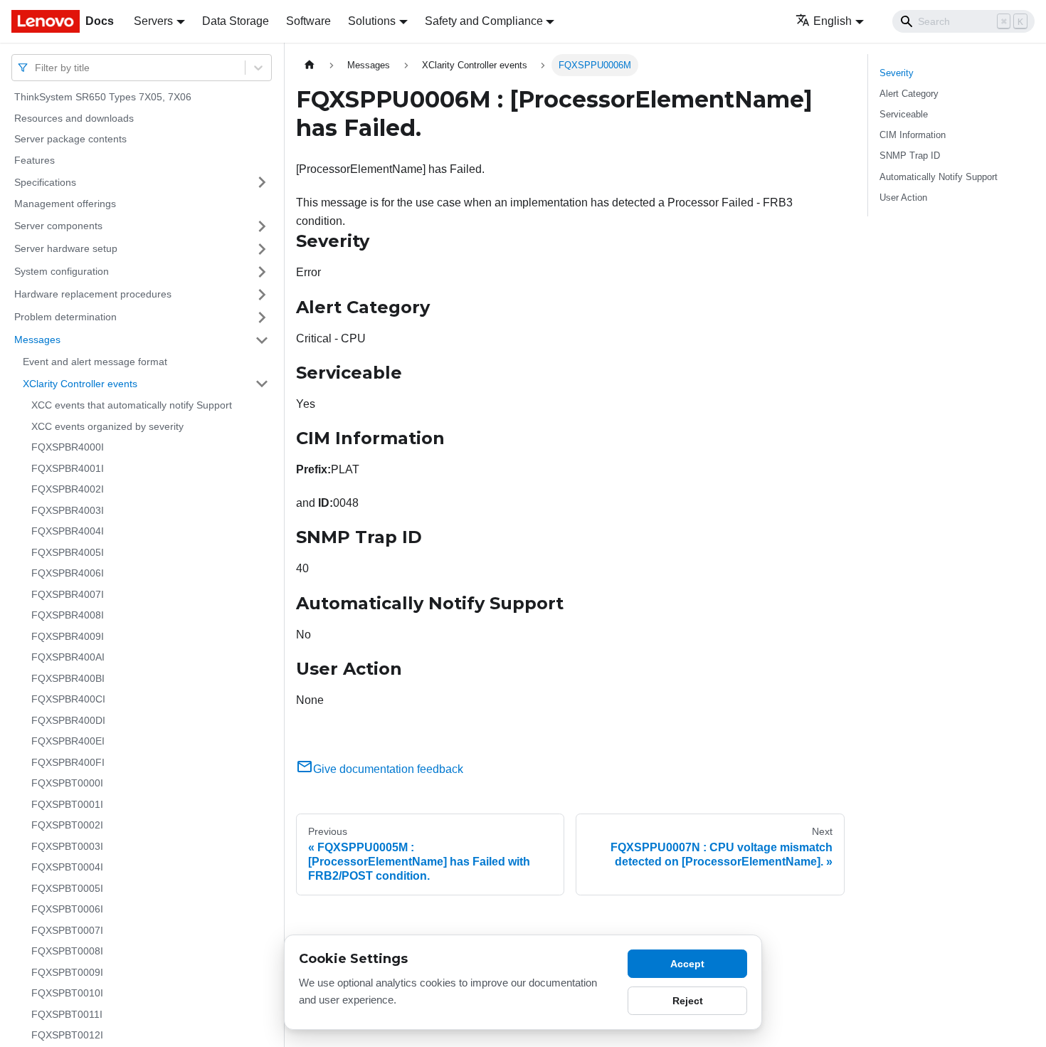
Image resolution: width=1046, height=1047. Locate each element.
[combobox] (36, 67)
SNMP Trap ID (909, 155)
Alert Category (909, 93)
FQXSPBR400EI (68, 741)
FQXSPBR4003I (67, 510)
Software (308, 21)
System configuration (61, 271)
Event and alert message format (95, 361)
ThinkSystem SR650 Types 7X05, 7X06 (102, 96)
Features (34, 160)
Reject (687, 1000)
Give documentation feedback (388, 769)
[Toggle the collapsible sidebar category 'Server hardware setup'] (262, 249)
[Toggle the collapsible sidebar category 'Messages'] (262, 340)
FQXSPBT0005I (67, 888)
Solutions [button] (372, 21)
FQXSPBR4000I (67, 447)
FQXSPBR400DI (68, 720)
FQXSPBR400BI (68, 678)
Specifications (45, 181)
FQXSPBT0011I (66, 1014)
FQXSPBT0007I (67, 930)
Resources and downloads (74, 118)
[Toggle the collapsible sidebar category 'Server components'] (262, 226)
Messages (37, 339)
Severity (896, 73)
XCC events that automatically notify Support (131, 405)
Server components (58, 225)
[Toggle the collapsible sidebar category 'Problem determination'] (262, 317)
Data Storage (235, 21)
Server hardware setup (65, 248)
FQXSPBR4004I (67, 531)
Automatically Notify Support (938, 177)
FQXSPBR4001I (67, 468)
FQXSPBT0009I (67, 972)
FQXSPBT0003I (67, 846)
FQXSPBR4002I (67, 489)
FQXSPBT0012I (67, 1035)
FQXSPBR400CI (68, 699)
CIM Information (912, 135)
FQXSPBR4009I (67, 636)
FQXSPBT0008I (67, 951)
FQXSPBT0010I (67, 993)
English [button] (832, 21)
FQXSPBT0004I (67, 867)
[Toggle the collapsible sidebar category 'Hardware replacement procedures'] (262, 294)
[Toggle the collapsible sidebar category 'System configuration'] (262, 272)
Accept (687, 963)
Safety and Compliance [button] (484, 21)
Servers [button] (153, 21)
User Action (903, 197)
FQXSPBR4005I (67, 552)
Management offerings (65, 203)
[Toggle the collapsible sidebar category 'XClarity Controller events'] (262, 383)
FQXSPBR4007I (67, 594)
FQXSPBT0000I (67, 783)
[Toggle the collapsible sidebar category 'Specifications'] (262, 182)
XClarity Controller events (80, 383)
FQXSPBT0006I (67, 909)
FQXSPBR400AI (68, 657)
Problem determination (65, 316)
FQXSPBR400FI (68, 762)
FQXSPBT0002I (67, 825)
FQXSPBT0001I (67, 804)
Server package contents (70, 138)
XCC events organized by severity (107, 426)
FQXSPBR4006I (67, 573)
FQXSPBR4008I (67, 615)
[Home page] (309, 65)
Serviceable (903, 114)
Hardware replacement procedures (92, 294)
